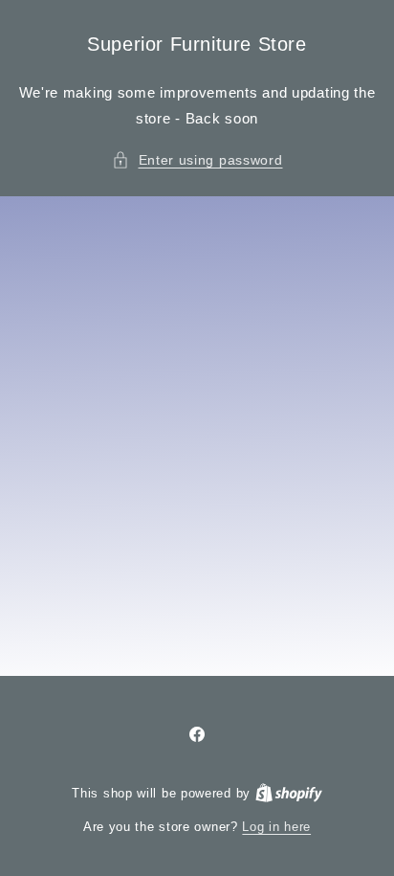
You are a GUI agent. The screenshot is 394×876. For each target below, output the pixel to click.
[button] (197, 160)
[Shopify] (288, 793)
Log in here (276, 827)
